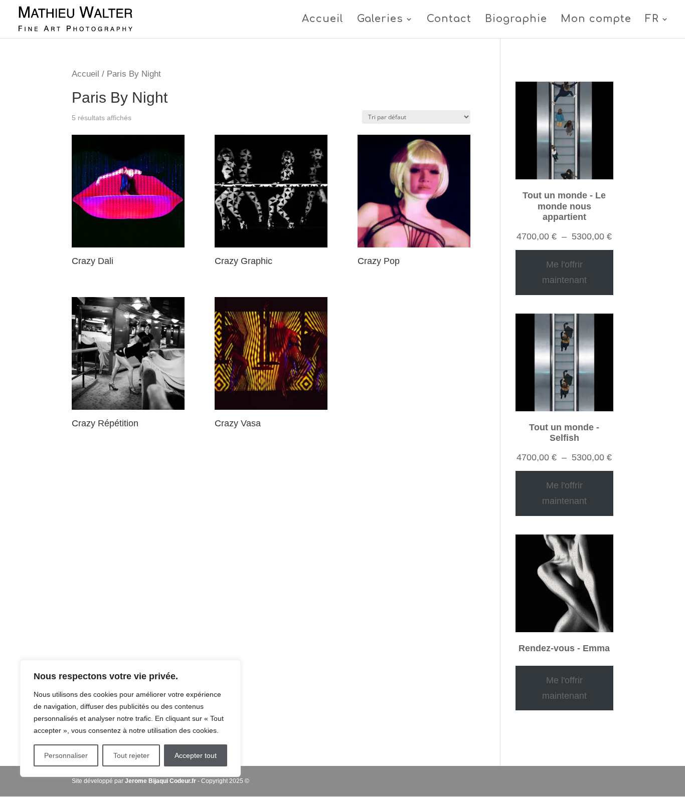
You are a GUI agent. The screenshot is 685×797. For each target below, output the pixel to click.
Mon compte (596, 20)
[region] (130, 718)
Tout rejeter (131, 755)
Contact (449, 20)
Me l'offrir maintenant (564, 272)
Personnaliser (66, 755)
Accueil (323, 20)
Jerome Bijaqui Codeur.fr (160, 780)
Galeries (380, 20)
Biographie (516, 20)
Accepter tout (196, 755)
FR (652, 20)
